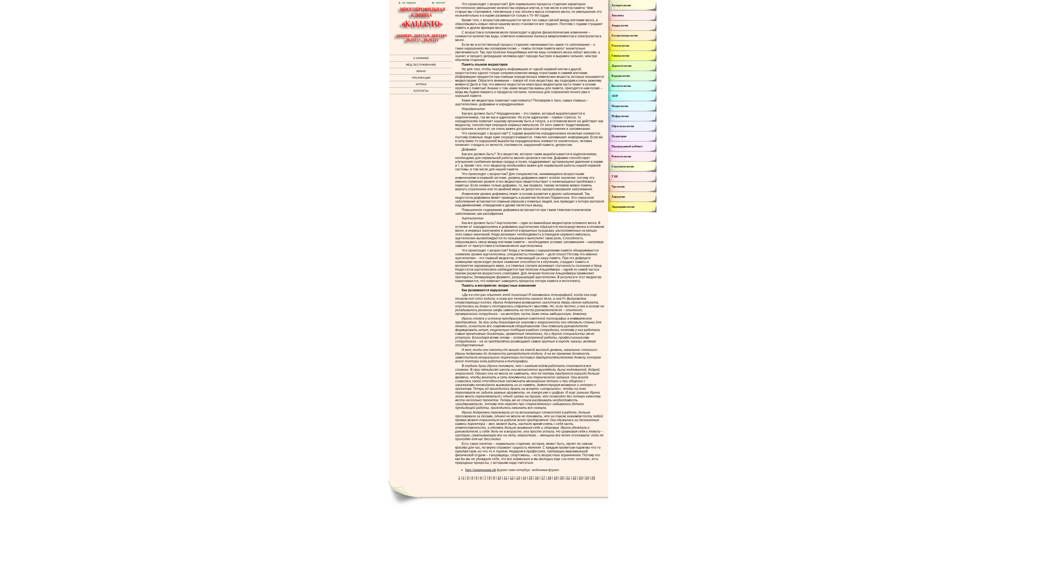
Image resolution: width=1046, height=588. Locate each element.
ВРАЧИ (420, 71)
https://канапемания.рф (480, 470)
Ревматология (621, 156)
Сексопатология (623, 166)
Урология (618, 186)
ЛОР (615, 95)
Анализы (618, 15)
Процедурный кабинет (627, 146)
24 (587, 478)
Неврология (620, 106)
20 (562, 478)
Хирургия (618, 196)
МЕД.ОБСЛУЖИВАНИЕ (421, 64)
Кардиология (621, 75)
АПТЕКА (421, 84)
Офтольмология (623, 126)
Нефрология (620, 116)
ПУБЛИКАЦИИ (421, 77)
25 (593, 478)
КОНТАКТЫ (420, 90)
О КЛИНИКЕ (421, 58)
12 (512, 478)
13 (518, 478)
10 (499, 478)
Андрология (620, 25)
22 (574, 478)
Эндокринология (623, 206)
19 (556, 478)
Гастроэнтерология (625, 35)
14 (524, 478)
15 (531, 478)
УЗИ (615, 176)
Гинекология (620, 55)
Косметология (621, 85)
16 (537, 478)
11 (505, 478)
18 (549, 478)
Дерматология (621, 65)
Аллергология (621, 5)
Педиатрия (619, 136)
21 (568, 478)
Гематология (620, 45)
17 (543, 478)
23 (581, 478)
